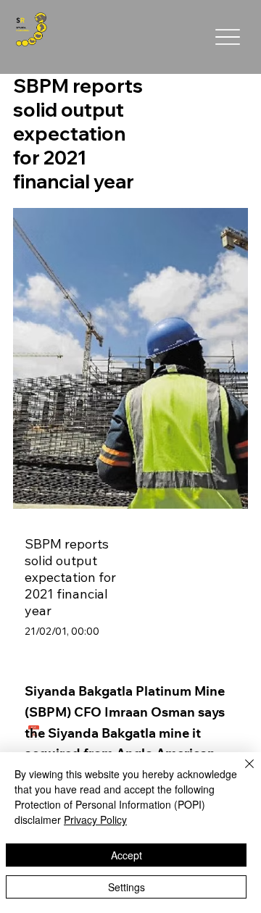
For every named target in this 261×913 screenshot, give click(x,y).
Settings (126, 887)
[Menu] (227, 37)
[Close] (240, 772)
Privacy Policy (95, 819)
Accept (126, 855)
